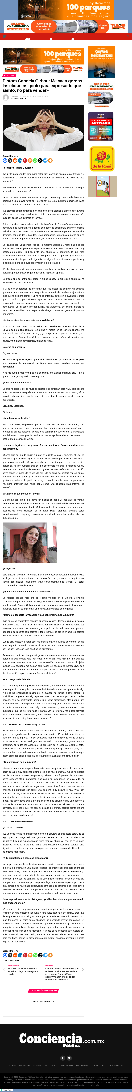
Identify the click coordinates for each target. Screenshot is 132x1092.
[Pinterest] (25, 160)
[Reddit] (15, 160)
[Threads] (40, 160)
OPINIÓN (37, 1066)
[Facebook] (5, 160)
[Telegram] (45, 160)
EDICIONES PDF (117, 1066)
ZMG (46, 1066)
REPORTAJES (67, 1066)
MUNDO (54, 1066)
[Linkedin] (20, 160)
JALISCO (12, 1066)
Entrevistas (82, 1066)
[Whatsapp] (35, 160)
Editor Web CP (20, 99)
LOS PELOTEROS (99, 1066)
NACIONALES (24, 1066)
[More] (50, 160)
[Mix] (30, 160)
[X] (10, 160)
